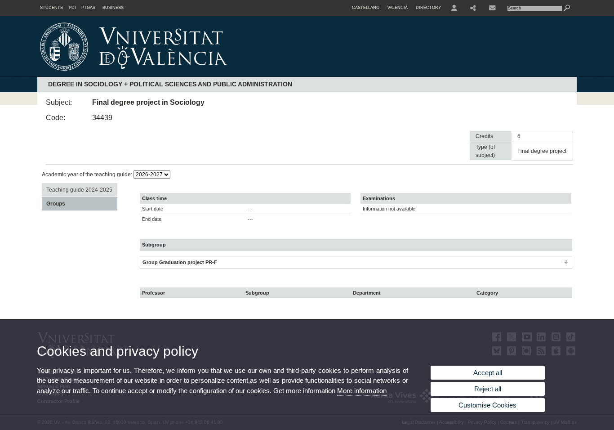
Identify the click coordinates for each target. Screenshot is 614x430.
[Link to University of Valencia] (210, 73)
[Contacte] (493, 8)
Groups (55, 204)
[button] (566, 262)
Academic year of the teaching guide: (87, 174)
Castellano (365, 7)
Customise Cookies (487, 405)
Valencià (397, 7)
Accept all (487, 372)
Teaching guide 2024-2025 (79, 190)
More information (362, 390)
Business (113, 7)
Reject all (487, 389)
